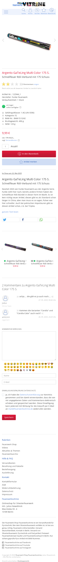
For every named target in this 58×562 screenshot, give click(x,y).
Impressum (7, 494)
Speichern (8, 417)
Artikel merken (30, 161)
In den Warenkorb (30, 153)
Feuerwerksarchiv (10, 454)
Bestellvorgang (8, 469)
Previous (2, 249)
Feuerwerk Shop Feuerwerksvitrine (29, 555)
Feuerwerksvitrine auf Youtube (17, 545)
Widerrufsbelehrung (11, 488)
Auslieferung (8, 472)
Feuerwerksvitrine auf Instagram (18, 547)
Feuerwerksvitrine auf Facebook (18, 542)
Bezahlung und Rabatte (12, 466)
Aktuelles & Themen (11, 450)
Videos (5, 447)
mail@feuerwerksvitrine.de (20, 409)
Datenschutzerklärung (30, 394)
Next (56, 249)
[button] (10, 219)
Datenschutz (7, 491)
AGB (4, 484)
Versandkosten (11, 140)
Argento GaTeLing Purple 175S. (22, 260)
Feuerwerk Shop (9, 444)
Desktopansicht (23, 561)
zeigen (36, 84)
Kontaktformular (9, 481)
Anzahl (14, 146)
